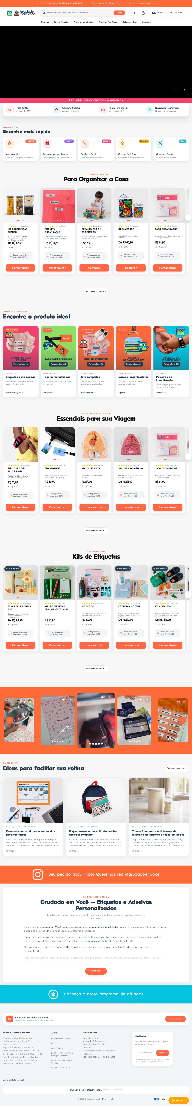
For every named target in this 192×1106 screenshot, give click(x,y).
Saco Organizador (166, 229)
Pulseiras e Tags (130, 22)
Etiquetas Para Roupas (108, 22)
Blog (54, 1043)
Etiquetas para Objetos (84, 22)
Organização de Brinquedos (91, 230)
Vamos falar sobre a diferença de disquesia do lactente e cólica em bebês (158, 833)
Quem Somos (57, 1048)
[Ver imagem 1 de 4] (18, 220)
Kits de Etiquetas (61, 22)
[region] (96, 62)
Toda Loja (45, 22)
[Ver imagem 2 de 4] (20, 220)
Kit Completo (163, 606)
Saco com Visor (91, 468)
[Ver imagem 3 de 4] (22, 220)
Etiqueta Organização (52, 230)
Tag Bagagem (52, 468)
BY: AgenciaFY (108, 1099)
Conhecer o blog (175, 1019)
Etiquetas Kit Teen (129, 606)
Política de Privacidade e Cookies (63, 1061)
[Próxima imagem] (33, 206)
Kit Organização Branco (18, 230)
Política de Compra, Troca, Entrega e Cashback (63, 1054)
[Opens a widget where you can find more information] (178, 1100)
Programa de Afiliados (61, 1067)
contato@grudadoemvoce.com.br (100, 1051)
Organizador (126, 229)
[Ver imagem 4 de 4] (23, 220)
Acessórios (146, 22)
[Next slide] (182, 720)
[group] (96, 62)
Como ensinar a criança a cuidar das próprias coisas (30, 833)
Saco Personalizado (130, 468)
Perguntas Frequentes (61, 1038)
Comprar (94, 268)
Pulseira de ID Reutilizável (16, 470)
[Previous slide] (9, 720)
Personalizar (20, 268)
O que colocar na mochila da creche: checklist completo (93, 833)
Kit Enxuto (88, 606)
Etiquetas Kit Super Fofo (19, 608)
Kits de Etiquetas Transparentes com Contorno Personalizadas (56, 608)
